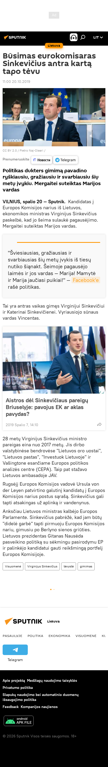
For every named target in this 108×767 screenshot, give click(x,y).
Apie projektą (14, 680)
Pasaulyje (12, 635)
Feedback (11, 706)
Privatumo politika (18, 687)
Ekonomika (59, 635)
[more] (99, 424)
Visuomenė (13, 566)
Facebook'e (86, 280)
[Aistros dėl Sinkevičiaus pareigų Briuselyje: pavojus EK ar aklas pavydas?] (54, 360)
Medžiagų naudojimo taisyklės (52, 680)
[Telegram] (65, 160)
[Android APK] (18, 721)
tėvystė (69, 566)
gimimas (86, 566)
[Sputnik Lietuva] (16, 39)
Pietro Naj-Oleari (31, 150)
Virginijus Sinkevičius (42, 566)
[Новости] (41, 160)
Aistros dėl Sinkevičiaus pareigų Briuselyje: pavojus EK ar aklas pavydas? (47, 407)
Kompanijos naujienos (39, 706)
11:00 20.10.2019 (16, 81)
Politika (35, 635)
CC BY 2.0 (10, 150)
